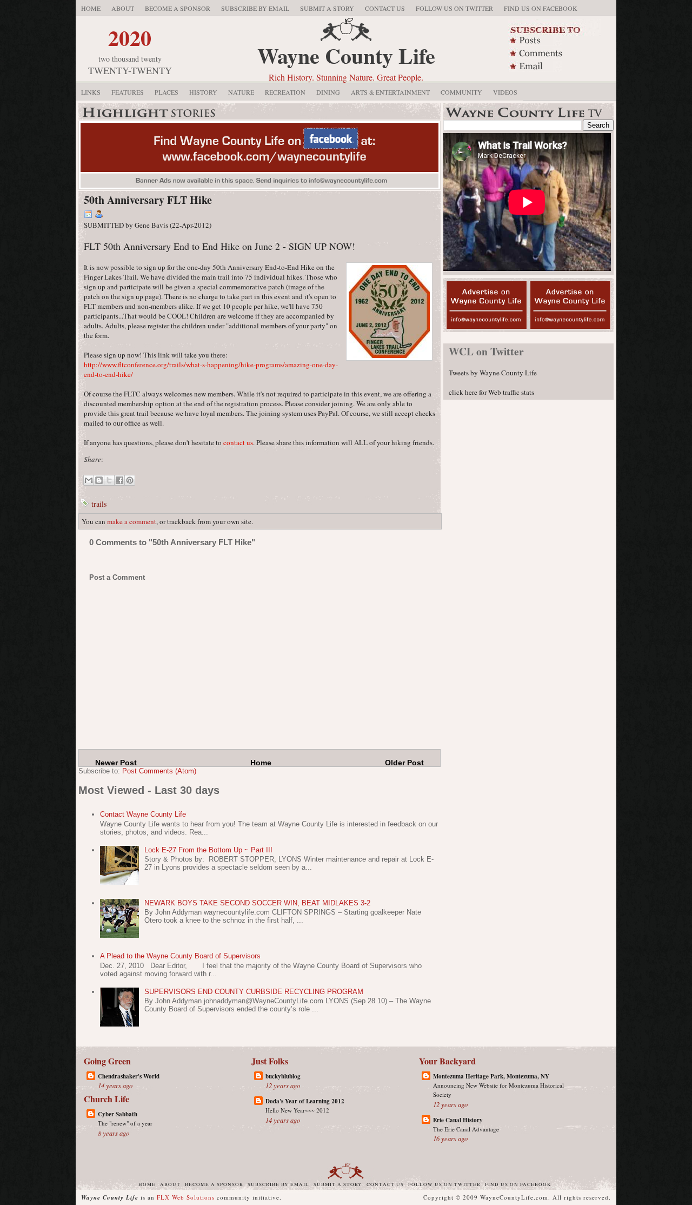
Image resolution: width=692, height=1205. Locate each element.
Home (91, 8)
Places (166, 92)
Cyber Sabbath (117, 1114)
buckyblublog (283, 1076)
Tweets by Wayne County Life (493, 373)
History (203, 92)
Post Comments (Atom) (159, 771)
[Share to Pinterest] (129, 480)
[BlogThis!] (99, 480)
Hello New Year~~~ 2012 (297, 1110)
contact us (238, 442)
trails (99, 504)
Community (461, 92)
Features (127, 92)
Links (91, 92)
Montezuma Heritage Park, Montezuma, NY (491, 1076)
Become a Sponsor (177, 8)
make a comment (131, 521)
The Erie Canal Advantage (466, 1129)
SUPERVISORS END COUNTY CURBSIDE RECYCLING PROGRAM (253, 992)
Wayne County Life (346, 55)
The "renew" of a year (125, 1123)
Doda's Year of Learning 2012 (304, 1101)
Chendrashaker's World (128, 1076)
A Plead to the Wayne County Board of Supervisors (180, 956)
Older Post (404, 762)
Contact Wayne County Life (143, 814)
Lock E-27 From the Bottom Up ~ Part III (208, 850)
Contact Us (385, 8)
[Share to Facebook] (119, 480)
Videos (505, 92)
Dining (328, 92)
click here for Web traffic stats (491, 392)
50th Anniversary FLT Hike (148, 200)
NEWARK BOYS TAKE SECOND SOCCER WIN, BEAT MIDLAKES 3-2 (257, 903)
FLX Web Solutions (186, 1197)
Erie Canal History (458, 1120)
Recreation (285, 92)
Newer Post (116, 762)
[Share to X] (109, 480)
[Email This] (88, 480)
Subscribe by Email (255, 8)
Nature (241, 92)
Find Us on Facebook (540, 8)
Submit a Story (327, 8)
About (122, 8)
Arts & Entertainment (390, 92)
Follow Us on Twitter (454, 8)
